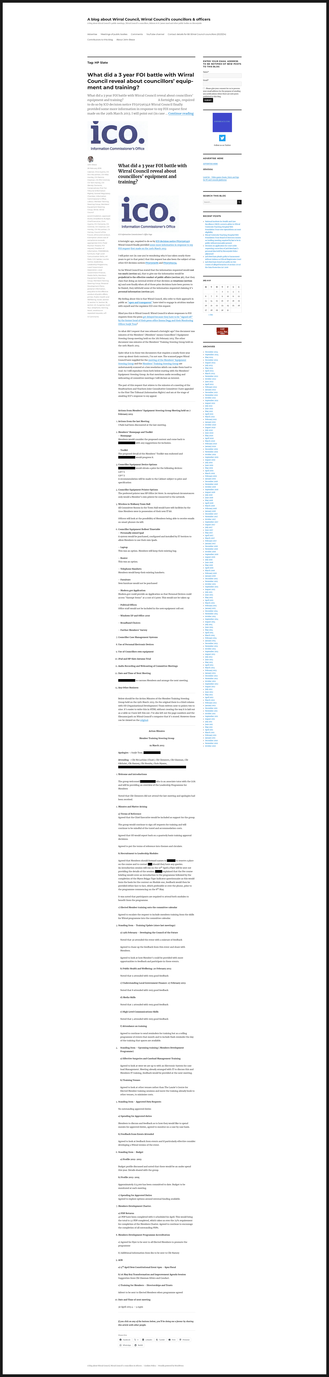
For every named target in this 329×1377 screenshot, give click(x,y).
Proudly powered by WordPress (171, 1366)
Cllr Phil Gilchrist (103, 180)
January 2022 (210, 390)
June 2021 (209, 409)
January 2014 (210, 641)
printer (90, 297)
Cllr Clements (99, 224)
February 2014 (211, 638)
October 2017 (210, 519)
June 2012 (209, 692)
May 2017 (209, 533)
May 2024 (209, 357)
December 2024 (211, 352)
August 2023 (210, 363)
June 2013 (209, 660)
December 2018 (211, 481)
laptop (99, 259)
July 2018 (208, 495)
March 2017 (210, 538)
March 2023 (210, 373)
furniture (91, 254)
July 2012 (208, 689)
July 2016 (209, 560)
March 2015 (210, 603)
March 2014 (210, 635)
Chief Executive (93, 221)
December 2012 (211, 676)
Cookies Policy (150, 1366)
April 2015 (209, 600)
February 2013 (211, 670)
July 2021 (208, 406)
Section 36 (103, 302)
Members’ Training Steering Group (161, 363)
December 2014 (211, 611)
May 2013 (209, 662)
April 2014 (209, 633)
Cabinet (90, 172)
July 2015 (208, 592)
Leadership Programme (97, 264)
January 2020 (210, 446)
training (104, 308)
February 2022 (211, 387)
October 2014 (210, 616)
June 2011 (209, 724)
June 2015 (209, 595)
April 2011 (209, 730)
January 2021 (210, 422)
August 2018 (210, 492)
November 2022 (211, 376)
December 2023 (211, 360)
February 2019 (211, 476)
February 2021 (211, 419)
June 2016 (209, 562)
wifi (104, 313)
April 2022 (209, 384)
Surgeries (101, 305)
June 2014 (209, 627)
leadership (98, 262)
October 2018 (210, 487)
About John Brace (125, 39)
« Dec (210, 315)
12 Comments (93, 317)
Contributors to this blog (100, 39)
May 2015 (209, 597)
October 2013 (210, 649)
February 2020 (211, 444)
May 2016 (209, 565)
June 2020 (209, 433)
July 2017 (208, 527)
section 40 (91, 305)
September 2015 (211, 587)
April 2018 (209, 503)
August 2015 (210, 589)
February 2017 (211, 541)
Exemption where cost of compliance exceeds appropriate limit (97, 240)
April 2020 (209, 438)
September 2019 (211, 457)
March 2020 (210, 441)
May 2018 (209, 500)
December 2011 (211, 708)
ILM (93, 259)
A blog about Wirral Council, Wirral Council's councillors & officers (148, 19)
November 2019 (211, 452)
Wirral (95, 210)
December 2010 (211, 741)
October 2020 (210, 425)
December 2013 (211, 643)
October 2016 (210, 552)
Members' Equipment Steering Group (98, 207)
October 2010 (210, 746)
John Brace (92, 165)
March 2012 (210, 700)
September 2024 (211, 355)
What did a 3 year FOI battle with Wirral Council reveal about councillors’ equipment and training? (140, 81)
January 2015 (210, 608)
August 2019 (210, 460)
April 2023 (209, 371)
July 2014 (208, 624)
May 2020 (209, 436)
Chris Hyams (100, 172)
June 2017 (209, 530)
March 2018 (210, 506)
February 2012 (211, 703)
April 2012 (209, 697)
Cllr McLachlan (100, 229)
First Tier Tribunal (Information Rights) (97, 190)
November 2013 (211, 646)
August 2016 (210, 557)
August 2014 (210, 622)
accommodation (94, 216)
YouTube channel (155, 34)
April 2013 (209, 665)
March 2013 (210, 668)
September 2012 (211, 684)
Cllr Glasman (100, 227)
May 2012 (209, 695)
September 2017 (211, 522)
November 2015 (211, 581)
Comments (137, 34)
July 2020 (209, 430)
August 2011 (210, 719)
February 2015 (211, 606)
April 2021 (209, 414)
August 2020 (210, 427)
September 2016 (211, 554)
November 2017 (211, 517)
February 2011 (210, 735)
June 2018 (209, 498)
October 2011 (210, 714)
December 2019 (211, 449)
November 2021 (211, 395)
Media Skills (92, 275)
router (99, 300)
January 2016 (210, 576)
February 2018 (211, 508)
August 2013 (210, 654)
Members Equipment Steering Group (96, 278)
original (144, 720)
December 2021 (211, 392)
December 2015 (211, 579)
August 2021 (210, 403)
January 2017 (210, 543)
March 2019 (210, 473)
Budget (107, 219)
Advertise (92, 34)
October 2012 (210, 681)
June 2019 (209, 465)
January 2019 (210, 479)
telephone (96, 308)
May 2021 (209, 411)
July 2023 (209, 365)
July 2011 (208, 722)
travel (89, 310)
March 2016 (210, 570)
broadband (98, 219)
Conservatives (93, 188)
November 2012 (211, 678)
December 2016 (211, 546)
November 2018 (211, 484)
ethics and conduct (102, 235)
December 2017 (211, 514)
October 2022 (210, 379)
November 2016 (211, 549)
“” (140, 302)
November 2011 (211, 711)
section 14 (94, 302)
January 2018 (210, 511)
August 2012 (210, 687)
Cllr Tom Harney (94, 183)
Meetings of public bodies (114, 34)
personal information (96, 289)
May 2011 (209, 727)
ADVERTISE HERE (210, 164)
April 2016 (209, 568)
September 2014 (211, 619)
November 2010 (211, 743)
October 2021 (210, 398)
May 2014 (209, 630)
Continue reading (181, 113)
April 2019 (209, 471)
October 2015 (210, 584)
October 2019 (210, 454)
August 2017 (210, 525)
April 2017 (209, 535)
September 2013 (211, 651)
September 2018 (211, 490)
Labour (90, 201)
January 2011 (210, 738)
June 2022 (209, 382)
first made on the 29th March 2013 (148, 248)
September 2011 (211, 716)
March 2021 (210, 417)
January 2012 (210, 705)
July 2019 (209, 463)
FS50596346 (103, 251)
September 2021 (211, 400)
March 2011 (209, 732)
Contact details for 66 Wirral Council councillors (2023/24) (197, 34)
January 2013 (210, 673)
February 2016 (211, 573)
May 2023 (209, 368)
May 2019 (209, 468)
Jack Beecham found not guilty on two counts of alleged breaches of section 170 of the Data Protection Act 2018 (223, 264)
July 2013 (208, 657)
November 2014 (211, 614)
